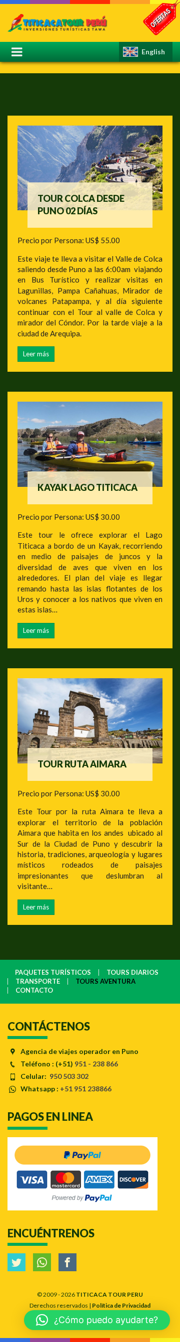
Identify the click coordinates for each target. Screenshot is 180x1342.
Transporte (38, 981)
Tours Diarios (132, 972)
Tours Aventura (106, 981)
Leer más (36, 354)
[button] (97, 1320)
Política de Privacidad (121, 1305)
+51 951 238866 (86, 1088)
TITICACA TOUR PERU (109, 1294)
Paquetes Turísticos (53, 972)
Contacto (34, 990)
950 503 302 (69, 1076)
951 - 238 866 (96, 1063)
